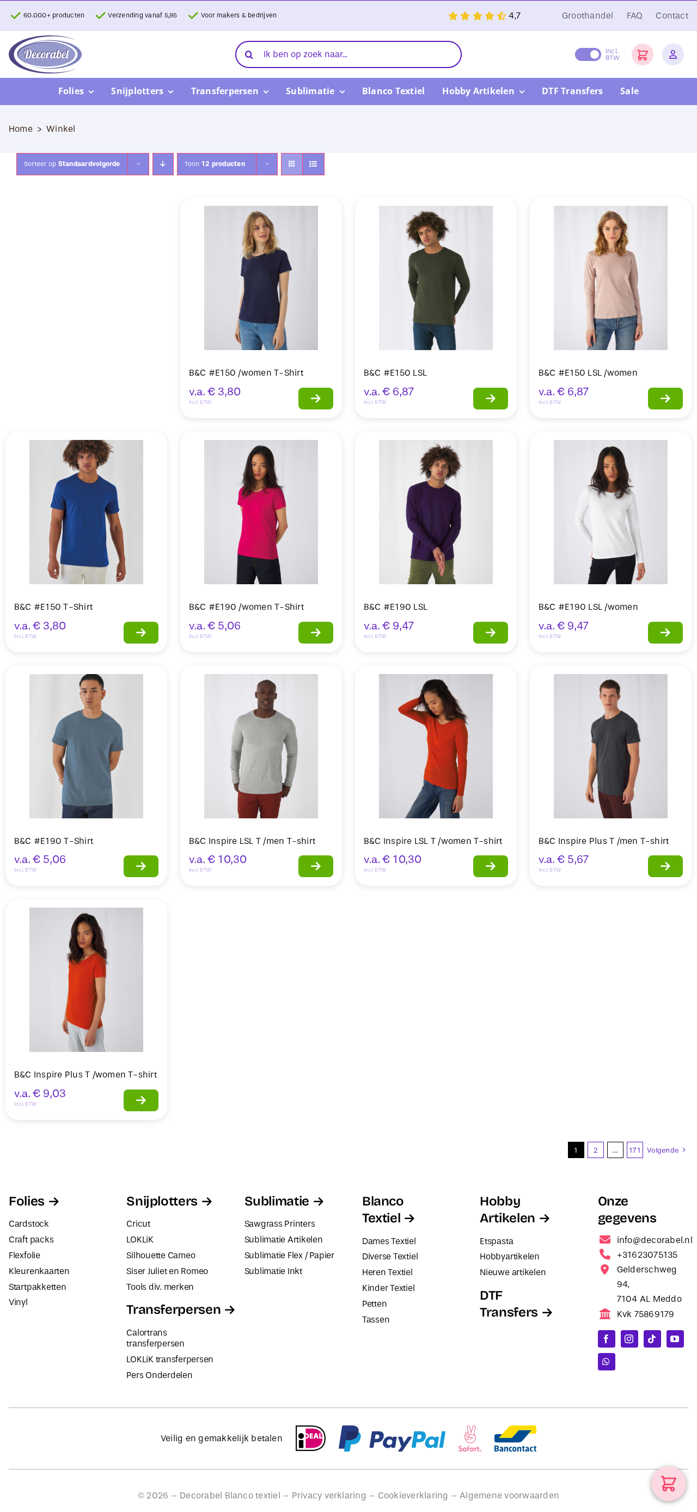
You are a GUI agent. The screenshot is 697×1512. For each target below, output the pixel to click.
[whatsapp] (606, 1361)
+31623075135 (647, 1255)
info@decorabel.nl (655, 1240)
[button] (642, 54)
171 (635, 1150)
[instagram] (629, 1339)
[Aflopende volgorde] (163, 164)
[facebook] (606, 1339)
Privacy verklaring (329, 1495)
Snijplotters (162, 1201)
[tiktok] (652, 1339)
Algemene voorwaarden (509, 1495)
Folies (27, 1201)
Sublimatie (276, 1201)
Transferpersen (173, 1309)
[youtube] (675, 1339)
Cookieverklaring (413, 1495)
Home (21, 129)
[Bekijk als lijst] (313, 164)
